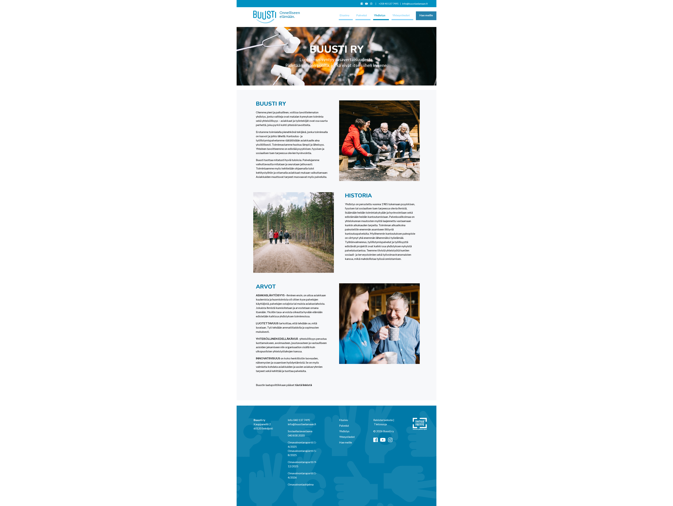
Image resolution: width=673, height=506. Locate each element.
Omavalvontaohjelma (301, 484)
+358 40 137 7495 (389, 3)
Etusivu (344, 15)
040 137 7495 (301, 420)
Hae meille (426, 15)
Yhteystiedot (401, 15)
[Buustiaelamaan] (264, 17)
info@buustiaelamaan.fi (415, 3)
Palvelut (361, 15)
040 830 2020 (296, 435)
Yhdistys (379, 15)
